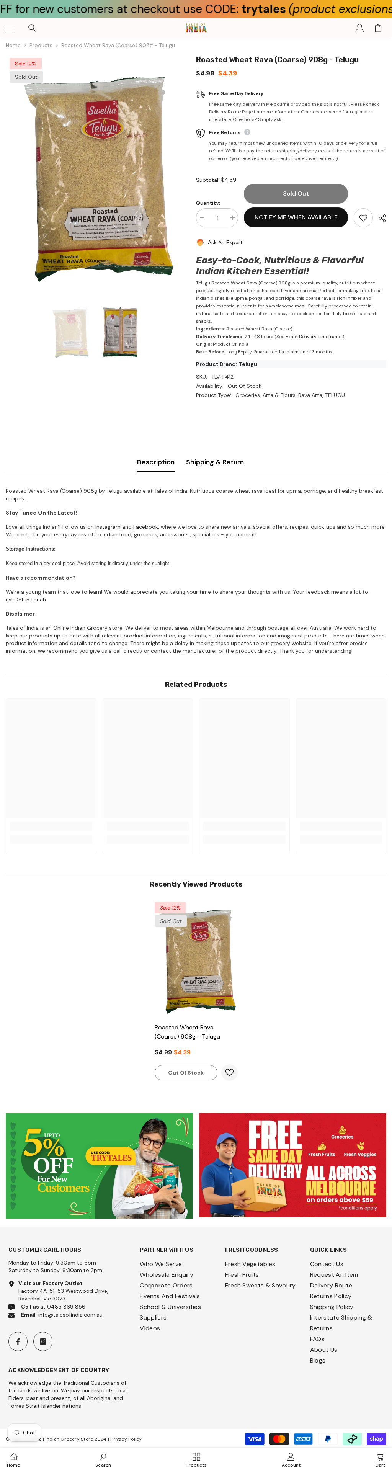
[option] (95, 173)
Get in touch (30, 599)
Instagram (108, 526)
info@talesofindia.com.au (70, 1314)
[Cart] (378, 28)
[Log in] (360, 28)
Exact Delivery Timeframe (313, 336)
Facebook (145, 526)
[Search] (32, 28)
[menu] (10, 28)
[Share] (379, 218)
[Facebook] (18, 1341)
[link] (51, 826)
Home (13, 45)
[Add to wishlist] (363, 217)
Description (156, 462)
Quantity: (208, 202)
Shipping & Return (215, 462)
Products (40, 45)
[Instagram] (42, 1341)
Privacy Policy (126, 1439)
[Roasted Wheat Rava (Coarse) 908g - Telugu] (196, 958)
